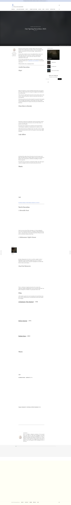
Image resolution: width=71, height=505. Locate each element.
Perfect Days (22, 336)
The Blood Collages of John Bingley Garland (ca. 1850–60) (28, 202)
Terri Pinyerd (14, 52)
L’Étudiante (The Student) (26, 302)
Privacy (34, 502)
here (46, 0)
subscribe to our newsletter (33, 60)
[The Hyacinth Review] (17, 6)
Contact (26, 502)
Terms (30, 502)
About (22, 502)
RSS (38, 502)
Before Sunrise (22, 321)
